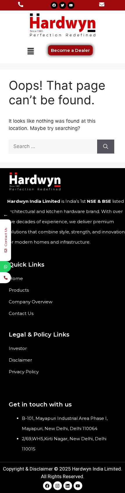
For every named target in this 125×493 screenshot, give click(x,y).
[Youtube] (70, 5)
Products (19, 290)
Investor (18, 348)
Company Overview (30, 301)
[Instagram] (57, 485)
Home (16, 278)
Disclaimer (20, 360)
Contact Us (21, 313)
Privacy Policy (24, 371)
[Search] (105, 147)
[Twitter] (62, 5)
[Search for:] (53, 146)
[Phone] (5, 277)
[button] (30, 51)
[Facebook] (54, 5)
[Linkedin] (67, 485)
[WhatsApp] (5, 266)
